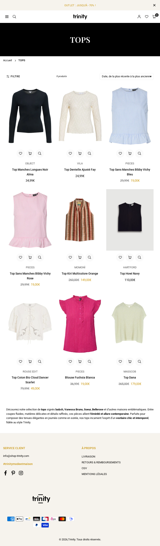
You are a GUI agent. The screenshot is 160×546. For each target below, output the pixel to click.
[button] (154, 16)
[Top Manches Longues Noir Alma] (30, 116)
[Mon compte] (139, 16)
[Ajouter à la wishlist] (20, 153)
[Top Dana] (130, 324)
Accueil (7, 60)
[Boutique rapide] (30, 153)
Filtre (15, 76)
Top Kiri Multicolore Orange (80, 273)
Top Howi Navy (130, 273)
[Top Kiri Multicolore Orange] (80, 220)
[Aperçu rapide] (40, 153)
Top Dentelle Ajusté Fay (80, 169)
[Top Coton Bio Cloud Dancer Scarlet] (30, 324)
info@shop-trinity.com (16, 456)
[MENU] (7, 16)
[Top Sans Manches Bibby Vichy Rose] (30, 220)
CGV (84, 468)
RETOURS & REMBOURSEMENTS (101, 462)
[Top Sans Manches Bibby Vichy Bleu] (130, 116)
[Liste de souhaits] (146, 16)
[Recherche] (14, 16)
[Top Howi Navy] (130, 220)
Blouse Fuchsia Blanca (80, 377)
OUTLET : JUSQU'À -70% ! (80, 5)
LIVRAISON (88, 456)
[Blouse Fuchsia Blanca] (80, 324)
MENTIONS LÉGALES (94, 474)
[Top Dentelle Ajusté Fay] (80, 116)
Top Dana (130, 377)
